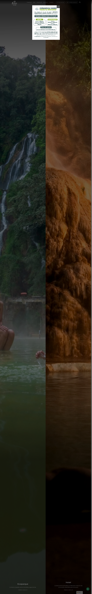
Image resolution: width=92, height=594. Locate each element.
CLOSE (58, 6)
